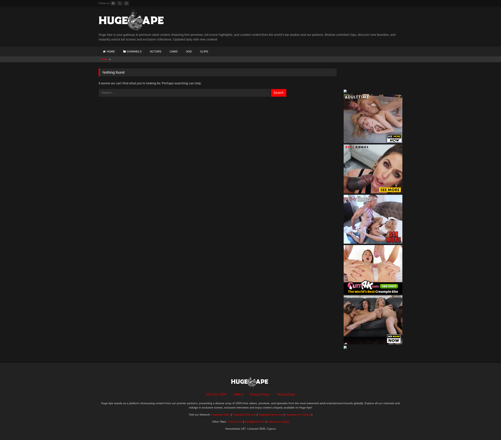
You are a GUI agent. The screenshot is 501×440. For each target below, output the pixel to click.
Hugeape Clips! (220, 414)
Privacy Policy (260, 394)
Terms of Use (286, 394)
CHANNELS (134, 51)
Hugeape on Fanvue (298, 414)
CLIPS (204, 51)
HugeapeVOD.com (244, 414)
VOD (189, 51)
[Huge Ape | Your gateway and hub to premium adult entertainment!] (133, 21)
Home (104, 59)
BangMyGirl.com (255, 421)
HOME (111, 51)
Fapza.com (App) (278, 421)
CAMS (174, 51)
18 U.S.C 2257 (216, 394)
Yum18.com (235, 421)
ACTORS (155, 51)
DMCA (238, 394)
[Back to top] (489, 428)
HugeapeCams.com (270, 414)
